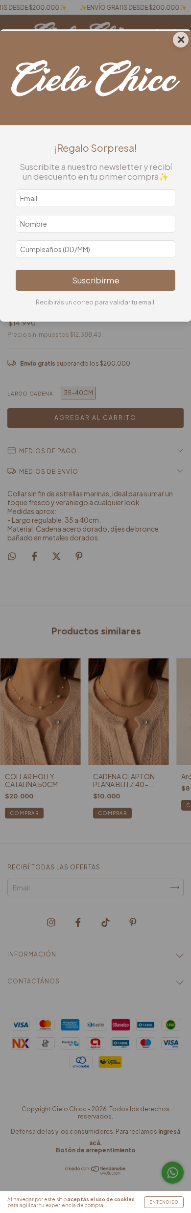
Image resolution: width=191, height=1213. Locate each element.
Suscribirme (95, 280)
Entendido (163, 1202)
